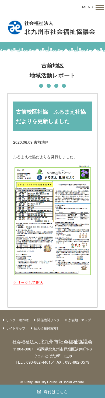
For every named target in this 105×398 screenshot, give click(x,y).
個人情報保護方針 (47, 328)
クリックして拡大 (28, 282)
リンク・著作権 (17, 319)
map (68, 355)
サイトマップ (15, 328)
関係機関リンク (48, 319)
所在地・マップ (79, 319)
